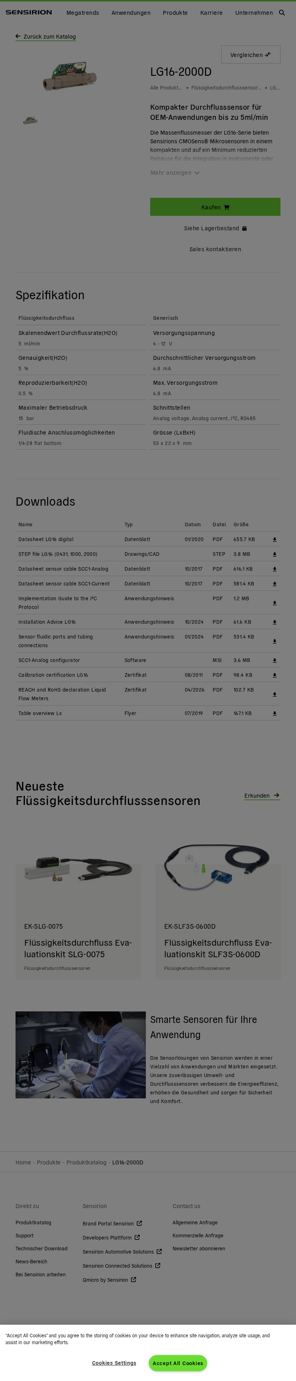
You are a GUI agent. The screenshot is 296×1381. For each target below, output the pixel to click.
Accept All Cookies (178, 1363)
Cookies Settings (114, 1362)
